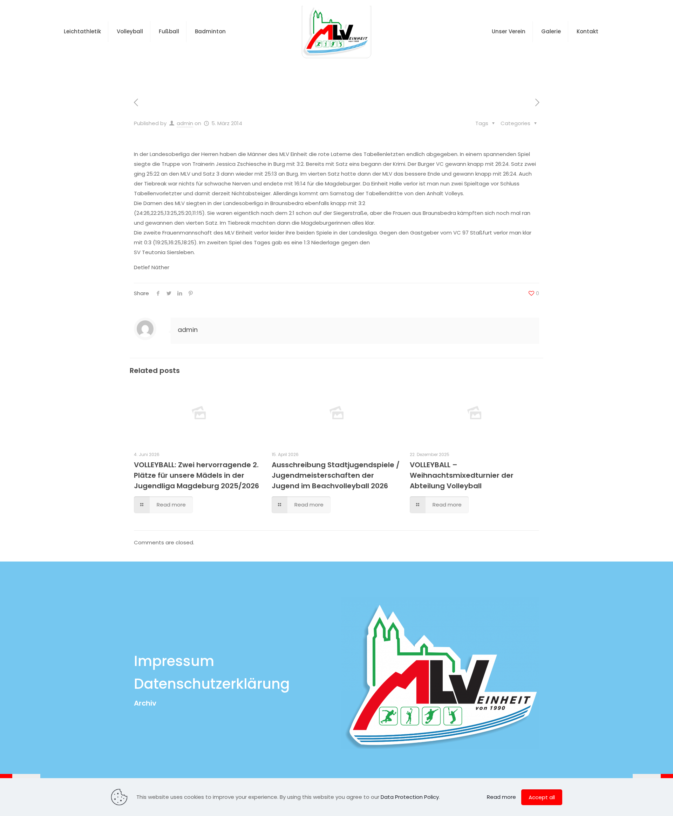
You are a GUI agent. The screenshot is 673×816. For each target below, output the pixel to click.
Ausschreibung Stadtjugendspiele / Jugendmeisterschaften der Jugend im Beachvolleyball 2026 (336, 475)
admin (185, 123)
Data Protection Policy (410, 797)
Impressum (174, 661)
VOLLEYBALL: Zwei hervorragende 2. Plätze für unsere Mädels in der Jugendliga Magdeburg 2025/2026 (196, 475)
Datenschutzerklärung (212, 684)
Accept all (542, 797)
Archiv (145, 703)
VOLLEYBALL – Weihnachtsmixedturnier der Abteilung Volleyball (462, 475)
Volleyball (304, 71)
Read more (501, 797)
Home (269, 71)
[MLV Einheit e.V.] (336, 31)
